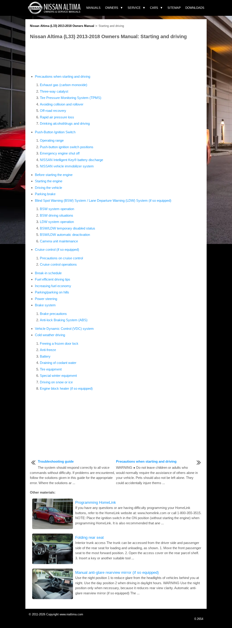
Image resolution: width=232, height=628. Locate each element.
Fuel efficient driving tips (52, 279)
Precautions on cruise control (61, 258)
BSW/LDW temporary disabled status (67, 228)
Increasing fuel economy (53, 286)
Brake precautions (53, 314)
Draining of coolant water (58, 363)
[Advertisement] (116, 57)
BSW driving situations (56, 215)
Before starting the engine (53, 175)
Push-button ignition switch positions (66, 147)
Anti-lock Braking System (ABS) (63, 320)
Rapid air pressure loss (57, 117)
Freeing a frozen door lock (59, 343)
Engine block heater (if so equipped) (66, 388)
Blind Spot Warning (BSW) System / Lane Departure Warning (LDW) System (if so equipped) (103, 200)
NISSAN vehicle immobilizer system (67, 166)
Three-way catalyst (54, 91)
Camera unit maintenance (59, 241)
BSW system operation (57, 209)
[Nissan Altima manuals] (54, 13)
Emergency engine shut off (60, 153)
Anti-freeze (48, 350)
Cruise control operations (58, 264)
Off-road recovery (53, 110)
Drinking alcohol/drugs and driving (65, 123)
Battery (45, 356)
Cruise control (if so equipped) (57, 249)
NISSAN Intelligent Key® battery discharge (71, 160)
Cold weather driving (50, 335)
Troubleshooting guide (56, 461)
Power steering (46, 299)
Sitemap (174, 7)
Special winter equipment (58, 375)
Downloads (194, 7)
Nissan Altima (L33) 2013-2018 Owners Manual (62, 26)
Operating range (52, 140)
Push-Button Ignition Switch (55, 132)
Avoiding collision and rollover (61, 104)
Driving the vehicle (48, 188)
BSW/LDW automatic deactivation (65, 235)
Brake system (45, 305)
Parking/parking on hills (52, 292)
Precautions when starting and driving (62, 76)
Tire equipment (51, 369)
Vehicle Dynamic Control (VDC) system (64, 328)
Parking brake (45, 194)
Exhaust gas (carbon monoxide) (63, 85)
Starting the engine (48, 181)
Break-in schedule (48, 273)
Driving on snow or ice (56, 382)
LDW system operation (57, 222)
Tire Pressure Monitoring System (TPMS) (70, 98)
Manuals (93, 7)
